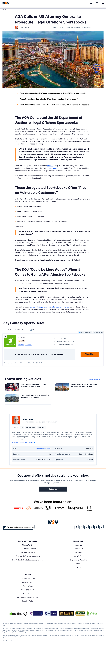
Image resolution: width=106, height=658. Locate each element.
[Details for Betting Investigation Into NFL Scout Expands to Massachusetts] (12, 387)
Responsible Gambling (78, 560)
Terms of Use (28, 586)
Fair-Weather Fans (28, 552)
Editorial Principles (27, 579)
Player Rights (28, 593)
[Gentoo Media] (51, 613)
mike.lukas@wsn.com (43, 448)
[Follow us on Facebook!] (77, 527)
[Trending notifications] (91, 3)
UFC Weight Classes (28, 549)
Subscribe (53, 489)
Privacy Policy (27, 582)
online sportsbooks (55, 168)
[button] (102, 3)
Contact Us (78, 549)
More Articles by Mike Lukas (22, 442)
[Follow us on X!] (82, 527)
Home (4, 9)
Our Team (78, 552)
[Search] (97, 3)
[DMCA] (15, 613)
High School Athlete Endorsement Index (27, 560)
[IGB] (36, 613)
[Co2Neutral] (92, 613)
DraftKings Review (25, 345)
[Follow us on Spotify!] (96, 527)
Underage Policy (27, 590)
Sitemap (78, 567)
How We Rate (78, 556)
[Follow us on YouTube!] (86, 527)
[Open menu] (102, 3)
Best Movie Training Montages (28, 556)
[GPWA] (80, 613)
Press (78, 564)
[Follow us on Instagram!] (91, 527)
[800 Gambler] (66, 613)
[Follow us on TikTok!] (101, 527)
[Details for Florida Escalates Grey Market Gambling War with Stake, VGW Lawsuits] (62, 387)
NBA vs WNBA (27, 545)
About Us (78, 545)
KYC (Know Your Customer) (28, 597)
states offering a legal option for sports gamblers (49, 307)
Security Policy (28, 601)
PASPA (50, 166)
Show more (93, 380)
